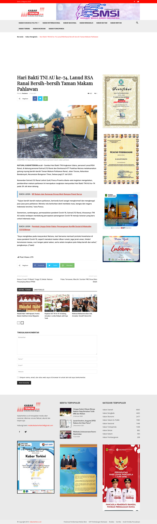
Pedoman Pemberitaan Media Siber (75, 522)
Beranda (20, 37)
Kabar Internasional (51, 23)
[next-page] (22, 322)
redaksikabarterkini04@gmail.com (40, 425)
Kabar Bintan (116, 23)
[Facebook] (134, 1)
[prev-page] (18, 322)
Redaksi (25, 93)
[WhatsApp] (45, 98)
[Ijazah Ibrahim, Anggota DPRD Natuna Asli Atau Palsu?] (65, 424)
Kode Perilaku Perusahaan (131, 522)
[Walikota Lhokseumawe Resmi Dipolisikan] (65, 435)
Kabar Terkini (24, 29)
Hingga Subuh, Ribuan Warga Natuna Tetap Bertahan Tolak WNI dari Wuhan (84, 411)
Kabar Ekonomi (39, 29)
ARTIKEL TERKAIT (25, 290)
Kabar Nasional (69, 23)
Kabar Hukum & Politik (28, 23)
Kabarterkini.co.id (35, 522)
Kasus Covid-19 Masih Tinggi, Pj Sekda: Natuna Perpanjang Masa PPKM (34, 280)
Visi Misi (118, 522)
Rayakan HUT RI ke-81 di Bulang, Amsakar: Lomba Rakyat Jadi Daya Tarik (56, 316)
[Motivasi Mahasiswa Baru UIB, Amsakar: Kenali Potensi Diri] (84, 303)
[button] (137, 23)
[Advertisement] (78, 57)
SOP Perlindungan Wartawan (98, 522)
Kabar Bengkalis (86, 23)
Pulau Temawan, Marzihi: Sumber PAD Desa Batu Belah (79, 280)
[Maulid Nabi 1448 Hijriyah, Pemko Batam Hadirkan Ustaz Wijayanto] (29, 303)
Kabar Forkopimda (56, 29)
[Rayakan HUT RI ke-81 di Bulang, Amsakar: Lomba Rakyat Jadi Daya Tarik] (57, 303)
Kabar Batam (101, 23)
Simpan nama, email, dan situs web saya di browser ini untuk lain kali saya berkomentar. (53, 377)
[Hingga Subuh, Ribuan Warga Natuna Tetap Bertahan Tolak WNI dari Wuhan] (65, 412)
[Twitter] (138, 1)
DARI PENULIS (39, 290)
